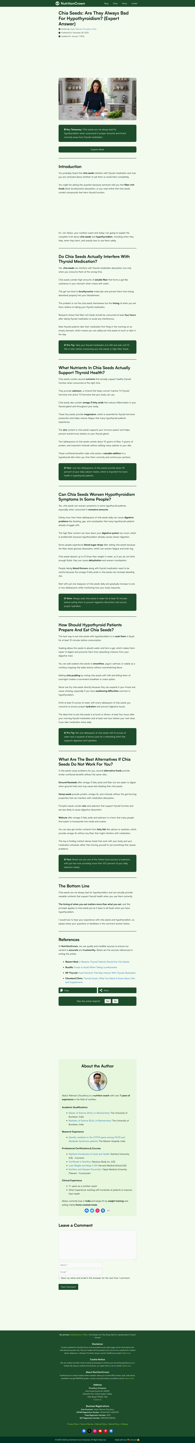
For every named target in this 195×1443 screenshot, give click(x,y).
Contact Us (97, 1400)
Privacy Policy (72, 1424)
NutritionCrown (73, 3)
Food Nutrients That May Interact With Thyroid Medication (107, 972)
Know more (129, 1378)
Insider (135, 3)
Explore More (97, 149)
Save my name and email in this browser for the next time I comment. (95, 1277)
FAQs (85, 1335)
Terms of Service (86, 1424)
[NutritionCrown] (57, 3)
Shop (115, 3)
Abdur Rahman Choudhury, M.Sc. (84, 29)
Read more (126, 1353)
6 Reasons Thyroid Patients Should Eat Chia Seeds (104, 961)
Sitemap (125, 1424)
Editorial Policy (101, 1424)
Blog (106, 3)
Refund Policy (114, 1424)
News (124, 3)
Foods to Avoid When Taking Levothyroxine (95, 967)
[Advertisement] (97, 57)
